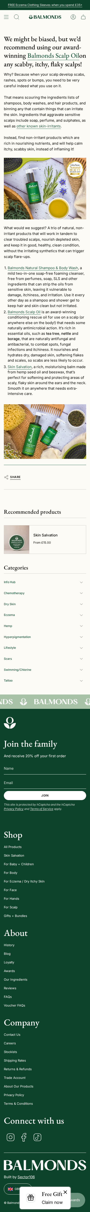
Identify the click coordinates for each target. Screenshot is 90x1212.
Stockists (10, 1052)
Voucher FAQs (14, 1005)
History (9, 945)
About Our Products (18, 1086)
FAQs (8, 997)
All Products (13, 847)
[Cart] (83, 17)
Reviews (10, 988)
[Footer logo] (10, 722)
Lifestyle (10, 647)
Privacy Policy (14, 809)
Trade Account (14, 1078)
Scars (8, 658)
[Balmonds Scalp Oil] (45, 431)
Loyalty (9, 962)
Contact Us (12, 1034)
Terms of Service (41, 809)
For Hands (11, 898)
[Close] (65, 1192)
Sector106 (26, 1177)
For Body (10, 873)
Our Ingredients (15, 979)
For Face (10, 890)
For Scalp (11, 907)
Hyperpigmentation (17, 637)
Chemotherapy (14, 593)
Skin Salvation (14, 855)
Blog (7, 954)
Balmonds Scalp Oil (53, 55)
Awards (9, 971)
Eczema (9, 615)
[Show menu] (6, 17)
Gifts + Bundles (15, 916)
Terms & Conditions (18, 1103)
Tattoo (8, 680)
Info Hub (10, 582)
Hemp (8, 626)
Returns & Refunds (18, 1069)
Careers (10, 1043)
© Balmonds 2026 (17, 1203)
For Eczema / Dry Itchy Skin (24, 881)
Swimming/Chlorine (17, 669)
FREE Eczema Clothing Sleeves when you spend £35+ (45, 5)
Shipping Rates (15, 1060)
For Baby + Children (19, 864)
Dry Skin (10, 604)
